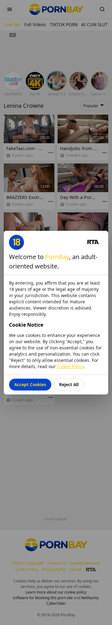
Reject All (69, 384)
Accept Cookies (30, 384)
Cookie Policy (70, 366)
